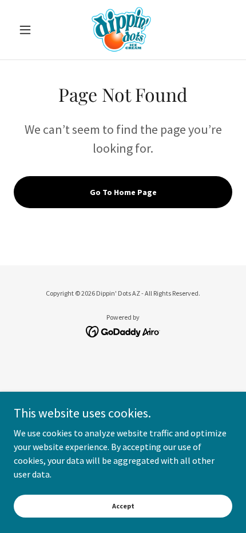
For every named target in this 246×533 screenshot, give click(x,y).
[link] (123, 30)
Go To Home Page (123, 192)
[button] (30, 29)
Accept (123, 506)
